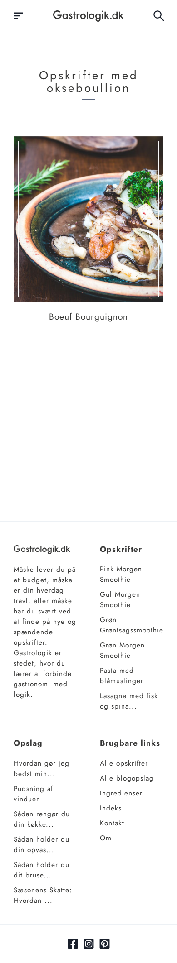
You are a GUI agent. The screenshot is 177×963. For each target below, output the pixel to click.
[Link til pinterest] (104, 943)
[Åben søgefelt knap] (159, 16)
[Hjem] (88, 16)
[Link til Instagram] (88, 943)
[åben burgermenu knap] (18, 16)
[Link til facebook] (73, 943)
